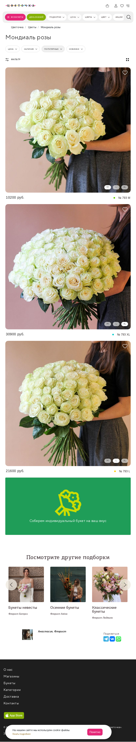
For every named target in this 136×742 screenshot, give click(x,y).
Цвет (103, 17)
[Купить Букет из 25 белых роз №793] (68, 130)
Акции (119, 17)
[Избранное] (122, 6)
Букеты (9, 683)
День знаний (36, 17)
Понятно (94, 732)
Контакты (11, 703)
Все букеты (17, 17)
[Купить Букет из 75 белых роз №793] (68, 266)
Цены (73, 17)
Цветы (88, 17)
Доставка (11, 697)
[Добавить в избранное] (125, 73)
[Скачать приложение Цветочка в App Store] (14, 715)
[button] (14, 584)
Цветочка (17, 27)
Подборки (55, 17)
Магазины (11, 676)
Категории (12, 690)
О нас (8, 670)
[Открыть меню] (128, 6)
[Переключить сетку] (127, 59)
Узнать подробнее (21, 734)
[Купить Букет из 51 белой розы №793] (68, 403)
